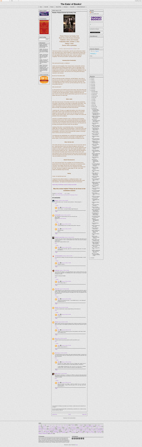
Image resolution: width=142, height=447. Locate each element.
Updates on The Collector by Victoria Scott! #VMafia (96, 142)
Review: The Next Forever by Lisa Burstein (95, 168)
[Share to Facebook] (68, 193)
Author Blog (54, 184)
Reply (56, 203)
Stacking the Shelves (89, 431)
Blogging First (59, 426)
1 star (39, 425)
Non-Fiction (47, 430)
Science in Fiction (75, 431)
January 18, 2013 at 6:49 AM (66, 298)
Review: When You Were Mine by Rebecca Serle (95, 174)
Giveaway (73, 427)
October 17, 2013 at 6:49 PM (62, 373)
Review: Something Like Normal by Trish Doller (96, 151)
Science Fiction (66, 431)
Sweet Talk (54, 432)
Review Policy (58, 6)
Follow (91, 55)
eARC (51, 433)
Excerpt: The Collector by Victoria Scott (96, 197)
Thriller (74, 432)
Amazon (66, 184)
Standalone (99, 431)
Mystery (87, 429)
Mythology (92, 429)
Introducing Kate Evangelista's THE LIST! (95, 199)
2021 (92, 78)
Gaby (56, 338)
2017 (92, 84)
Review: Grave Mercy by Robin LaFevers (95, 139)
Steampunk (44, 432)
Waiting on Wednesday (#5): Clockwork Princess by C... (96, 117)
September (94, 96)
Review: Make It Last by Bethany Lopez (95, 240)
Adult (87, 425)
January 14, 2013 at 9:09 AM (63, 200)
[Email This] (64, 193)
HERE (71, 48)
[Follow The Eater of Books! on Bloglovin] (95, 51)
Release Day (100, 430)
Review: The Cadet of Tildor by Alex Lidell (96, 126)
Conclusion (80, 426)
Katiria (56, 373)
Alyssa (59, 207)
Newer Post (54, 414)
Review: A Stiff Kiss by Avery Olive (96, 226)
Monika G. (56, 200)
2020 (92, 79)
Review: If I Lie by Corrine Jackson (95, 132)
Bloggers (50, 426)
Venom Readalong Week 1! (95, 223)
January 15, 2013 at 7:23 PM (66, 262)
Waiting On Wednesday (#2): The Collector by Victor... (95, 220)
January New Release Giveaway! (96, 188)
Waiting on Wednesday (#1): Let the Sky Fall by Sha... (96, 251)
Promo (78, 430)
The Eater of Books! (71, 4)
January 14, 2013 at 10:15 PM (66, 228)
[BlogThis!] (66, 193)
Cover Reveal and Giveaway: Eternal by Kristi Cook (95, 110)
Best (97, 425)
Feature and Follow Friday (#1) (95, 205)
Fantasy (59, 427)
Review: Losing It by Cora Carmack (95, 134)
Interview (68, 429)
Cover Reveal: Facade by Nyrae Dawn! (96, 217)
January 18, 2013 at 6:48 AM (66, 281)
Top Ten (85, 432)
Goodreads (60, 184)
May (93, 102)
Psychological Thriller (85, 430)
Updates (100, 432)
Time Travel (80, 432)
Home (41, 6)
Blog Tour (45, 426)
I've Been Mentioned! (81, 6)
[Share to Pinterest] (69, 193)
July (93, 99)
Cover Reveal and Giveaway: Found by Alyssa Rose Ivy (96, 113)
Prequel (75, 430)
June (93, 100)
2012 (92, 257)
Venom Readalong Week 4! (95, 123)
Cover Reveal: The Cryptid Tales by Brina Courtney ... (95, 213)
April (93, 103)
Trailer (97, 432)
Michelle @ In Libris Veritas (59, 237)
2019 (92, 81)
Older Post (84, 414)
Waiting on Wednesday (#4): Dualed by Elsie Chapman (96, 154)
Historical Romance (42, 429)
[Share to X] (67, 193)
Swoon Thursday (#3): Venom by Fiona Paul (96, 179)
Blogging (54, 426)
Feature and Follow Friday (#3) (95, 145)
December (94, 91)
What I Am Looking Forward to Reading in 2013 (96, 254)
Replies (57, 205)
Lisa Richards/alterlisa (59, 255)
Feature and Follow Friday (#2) (95, 177)
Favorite (66, 427)
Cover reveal (98, 426)
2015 (92, 87)
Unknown (56, 307)
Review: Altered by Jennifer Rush (95, 228)
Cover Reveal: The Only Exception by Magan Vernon (95, 128)
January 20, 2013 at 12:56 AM (63, 307)
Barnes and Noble (72, 184)
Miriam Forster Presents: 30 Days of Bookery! (95, 237)
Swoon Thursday (61, 432)
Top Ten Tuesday (91, 432)
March (93, 105)
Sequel (81, 431)
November (94, 93)
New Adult (98, 429)
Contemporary (89, 426)
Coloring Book (75, 426)
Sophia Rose (57, 270)
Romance (55, 431)
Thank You (69, 432)
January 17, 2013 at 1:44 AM (64, 270)
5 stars (79, 425)
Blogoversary (65, 426)
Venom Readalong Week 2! (95, 186)
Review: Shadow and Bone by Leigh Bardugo (95, 231)
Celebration (69, 426)
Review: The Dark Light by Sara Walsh (96, 207)
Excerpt (52, 427)
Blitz (39, 426)
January (93, 108)
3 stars (66, 425)
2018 (92, 82)
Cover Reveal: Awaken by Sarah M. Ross (96, 191)
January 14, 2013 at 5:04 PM (69, 237)
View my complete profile (94, 13)
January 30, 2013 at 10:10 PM (62, 338)
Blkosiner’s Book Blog (62, 218)
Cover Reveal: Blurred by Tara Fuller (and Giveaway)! (96, 164)
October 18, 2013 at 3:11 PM (66, 382)
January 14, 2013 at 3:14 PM (66, 207)
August (93, 97)
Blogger (76, 444)
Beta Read (101, 425)
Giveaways (66, 6)
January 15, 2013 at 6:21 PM (67, 255)
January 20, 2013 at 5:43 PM (66, 314)
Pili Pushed (63, 430)
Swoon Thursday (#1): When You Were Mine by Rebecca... (96, 243)
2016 (92, 85)
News (43, 430)
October (93, 94)
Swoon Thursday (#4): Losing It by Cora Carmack (96, 148)
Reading (96, 430)
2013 (92, 90)
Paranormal (56, 430)
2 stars (43, 425)
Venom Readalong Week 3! (95, 157)
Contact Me (72, 6)
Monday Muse (82, 429)
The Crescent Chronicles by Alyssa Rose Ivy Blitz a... (96, 120)
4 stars (72, 425)
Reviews (52, 6)
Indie (65, 429)
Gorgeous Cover (83, 427)
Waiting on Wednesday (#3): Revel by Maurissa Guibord (96, 183)
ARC (83, 425)
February (94, 106)
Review (48, 431)
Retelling (42, 431)
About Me (46, 6)
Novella (51, 430)
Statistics (40, 432)
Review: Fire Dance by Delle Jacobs (96, 246)
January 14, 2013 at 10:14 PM (66, 247)
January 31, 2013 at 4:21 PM (66, 345)
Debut (40, 427)
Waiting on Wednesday (43, 433)
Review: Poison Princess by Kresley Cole (96, 194)
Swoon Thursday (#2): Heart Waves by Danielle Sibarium (96, 210)
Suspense (49, 432)
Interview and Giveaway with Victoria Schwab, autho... (95, 161)
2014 (92, 88)
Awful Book (93, 425)
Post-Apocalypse (69, 430)
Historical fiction (52, 429)
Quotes (92, 430)
